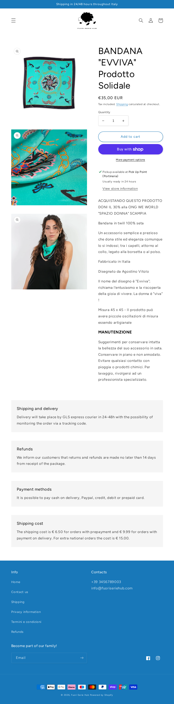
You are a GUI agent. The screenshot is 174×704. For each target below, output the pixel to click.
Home (16, 582)
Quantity (104, 112)
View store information (120, 188)
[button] (13, 20)
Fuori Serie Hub (80, 695)
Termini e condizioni (26, 622)
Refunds (17, 632)
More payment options (130, 159)
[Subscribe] (82, 658)
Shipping (122, 104)
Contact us (19, 592)
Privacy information (26, 612)
